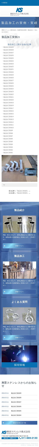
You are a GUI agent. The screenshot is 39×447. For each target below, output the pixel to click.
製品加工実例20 (8, 100)
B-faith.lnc (23, 445)
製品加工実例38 (8, 50)
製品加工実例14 (8, 116)
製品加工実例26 (8, 83)
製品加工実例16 (8, 111)
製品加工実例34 (8, 61)
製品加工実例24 (8, 89)
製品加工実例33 (8, 64)
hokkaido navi (30, 445)
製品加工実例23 (8, 91)
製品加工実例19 (8, 102)
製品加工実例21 (8, 97)
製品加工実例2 (8, 150)
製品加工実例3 (8, 147)
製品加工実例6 (8, 139)
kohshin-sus (17, 443)
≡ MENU (4, 3)
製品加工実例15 (8, 114)
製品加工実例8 (8, 133)
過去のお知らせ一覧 (19, 423)
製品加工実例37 (8, 53)
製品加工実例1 (8, 152)
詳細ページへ (19, 246)
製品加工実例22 (8, 94)
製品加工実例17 (8, 108)
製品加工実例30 (8, 72)
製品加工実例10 (8, 127)
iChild (36, 445)
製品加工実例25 (8, 86)
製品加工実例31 (8, 69)
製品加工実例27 (8, 80)
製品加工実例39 (8, 47)
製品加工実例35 (8, 58)
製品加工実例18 (8, 105)
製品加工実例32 (8, 66)
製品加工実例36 (8, 55)
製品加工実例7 (8, 136)
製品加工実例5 (8, 141)
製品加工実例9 (8, 130)
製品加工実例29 (8, 75)
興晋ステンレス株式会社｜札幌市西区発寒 (19, 12)
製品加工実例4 (8, 144)
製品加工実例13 (8, 119)
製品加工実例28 (8, 78)
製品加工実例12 (8, 122)
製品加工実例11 (8, 125)
